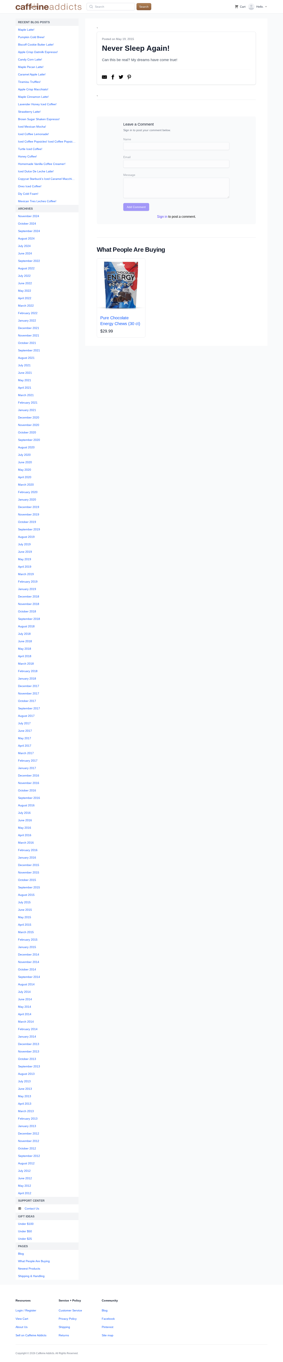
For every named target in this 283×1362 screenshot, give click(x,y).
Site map (107, 1335)
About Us (22, 1327)
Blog (105, 1310)
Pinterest (107, 1327)
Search (144, 6)
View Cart (22, 1318)
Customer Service (70, 1310)
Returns (64, 1335)
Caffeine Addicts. (45, 1353)
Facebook (108, 1318)
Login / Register (26, 1310)
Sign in (162, 216)
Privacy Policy (68, 1318)
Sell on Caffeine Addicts (31, 1335)
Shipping (64, 1327)
